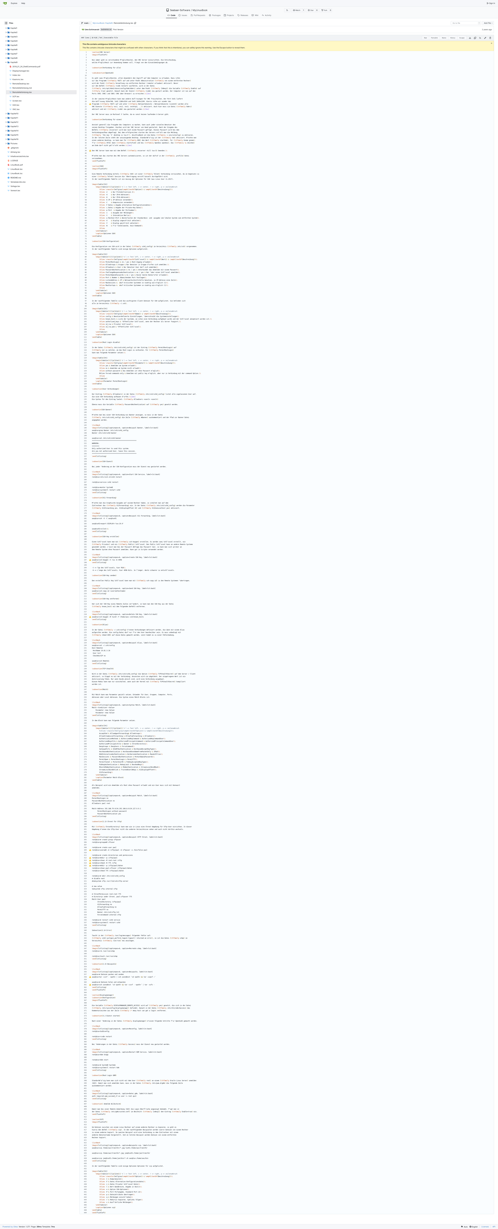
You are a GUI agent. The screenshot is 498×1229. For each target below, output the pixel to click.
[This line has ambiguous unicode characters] (90, 104)
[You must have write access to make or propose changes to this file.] (490, 38)
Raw (425, 38)
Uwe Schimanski (92, 29)
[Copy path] (135, 23)
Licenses (485, 1227)
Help (23, 3)
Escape (461, 38)
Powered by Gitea (10, 1227)
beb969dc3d (106, 29)
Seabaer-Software (180, 10)
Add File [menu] (487, 23)
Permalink (434, 38)
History (452, 38)
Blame (444, 38)
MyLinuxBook (200, 10)
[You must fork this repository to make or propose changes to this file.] (485, 38)
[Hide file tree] (6, 23)
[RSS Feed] (287, 10)
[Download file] (470, 38)
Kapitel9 (109, 23)
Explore (14, 3)
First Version (118, 29)
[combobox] (466, 23)
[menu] (464, 1227)
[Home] (5, 3)
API (494, 1227)
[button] (296, 10)
